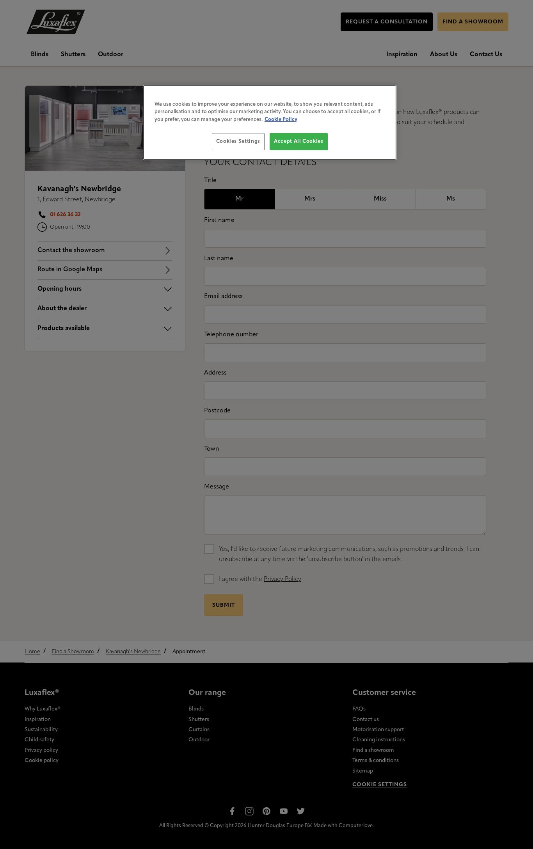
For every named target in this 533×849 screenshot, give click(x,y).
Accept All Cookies (298, 141)
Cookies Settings (238, 141)
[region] (269, 122)
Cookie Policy (281, 119)
